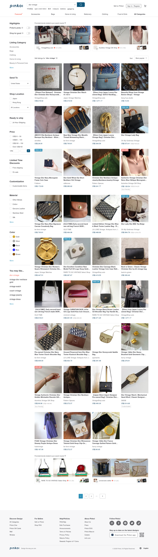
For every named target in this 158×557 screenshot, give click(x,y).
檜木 (49, 9)
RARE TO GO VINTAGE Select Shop (77, 272)
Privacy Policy (64, 535)
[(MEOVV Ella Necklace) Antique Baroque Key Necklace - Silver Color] (48, 119)
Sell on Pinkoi (119, 6)
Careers (87, 535)
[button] (28, 150)
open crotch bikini (40, 9)
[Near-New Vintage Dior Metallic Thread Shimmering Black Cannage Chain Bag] (77, 119)
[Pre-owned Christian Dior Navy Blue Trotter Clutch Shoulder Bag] (48, 336)
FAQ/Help (63, 522)
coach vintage (15, 290)
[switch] (20, 27)
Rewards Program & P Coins (69, 541)
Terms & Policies (65, 531)
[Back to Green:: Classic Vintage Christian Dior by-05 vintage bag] (135, 251)
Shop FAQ (38, 525)
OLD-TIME (67, 229)
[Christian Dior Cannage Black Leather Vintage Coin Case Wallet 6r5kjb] (106, 251)
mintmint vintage (70, 315)
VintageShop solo (41, 98)
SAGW (123, 400)
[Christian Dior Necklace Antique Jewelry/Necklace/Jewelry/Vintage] (106, 162)
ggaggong (70, 9)
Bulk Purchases (65, 525)
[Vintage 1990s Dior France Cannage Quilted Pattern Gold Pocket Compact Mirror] (106, 425)
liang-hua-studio (127, 98)
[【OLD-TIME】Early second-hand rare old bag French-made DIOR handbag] (48, 294)
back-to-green (126, 272)
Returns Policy (64, 538)
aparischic (96, 357)
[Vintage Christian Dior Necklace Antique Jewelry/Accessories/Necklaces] (77, 379)
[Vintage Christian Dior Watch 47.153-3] (77, 77)
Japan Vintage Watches (72, 98)
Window (12, 535)
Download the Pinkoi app (125, 535)
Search (81, 4)
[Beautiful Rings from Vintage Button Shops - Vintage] (135, 77)
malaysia (56, 9)
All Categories (14, 522)
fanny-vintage (126, 357)
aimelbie (38, 140)
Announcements (65, 528)
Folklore (37, 183)
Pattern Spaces (98, 183)
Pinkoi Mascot (89, 531)
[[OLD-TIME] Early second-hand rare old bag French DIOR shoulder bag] (77, 208)
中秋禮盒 (30, 9)
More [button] (12, 67)
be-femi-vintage (69, 140)
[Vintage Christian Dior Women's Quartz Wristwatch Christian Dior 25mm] (48, 251)
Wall (11, 531)
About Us (88, 522)
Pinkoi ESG (88, 528)
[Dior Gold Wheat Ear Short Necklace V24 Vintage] (77, 162)
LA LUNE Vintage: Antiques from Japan (106, 229)
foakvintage (39, 446)
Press (86, 525)
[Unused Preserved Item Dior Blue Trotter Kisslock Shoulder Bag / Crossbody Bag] (77, 336)
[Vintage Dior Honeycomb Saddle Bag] (106, 336)
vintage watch (15, 286)
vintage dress (15, 299)
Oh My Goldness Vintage (130, 140)
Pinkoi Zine (13, 525)
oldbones (67, 183)
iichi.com (88, 538)
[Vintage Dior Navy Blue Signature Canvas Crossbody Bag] (48, 208)
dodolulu (63, 9)
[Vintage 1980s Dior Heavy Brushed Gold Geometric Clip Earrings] (135, 336)
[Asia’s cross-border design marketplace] (16, 6)
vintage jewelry (16, 295)
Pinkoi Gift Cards (15, 528)
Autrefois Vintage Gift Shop (131, 183)
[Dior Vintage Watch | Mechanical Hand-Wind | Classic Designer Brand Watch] (135, 379)
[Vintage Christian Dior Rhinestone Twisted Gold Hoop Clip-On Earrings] (77, 425)
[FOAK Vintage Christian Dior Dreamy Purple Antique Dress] (48, 425)
